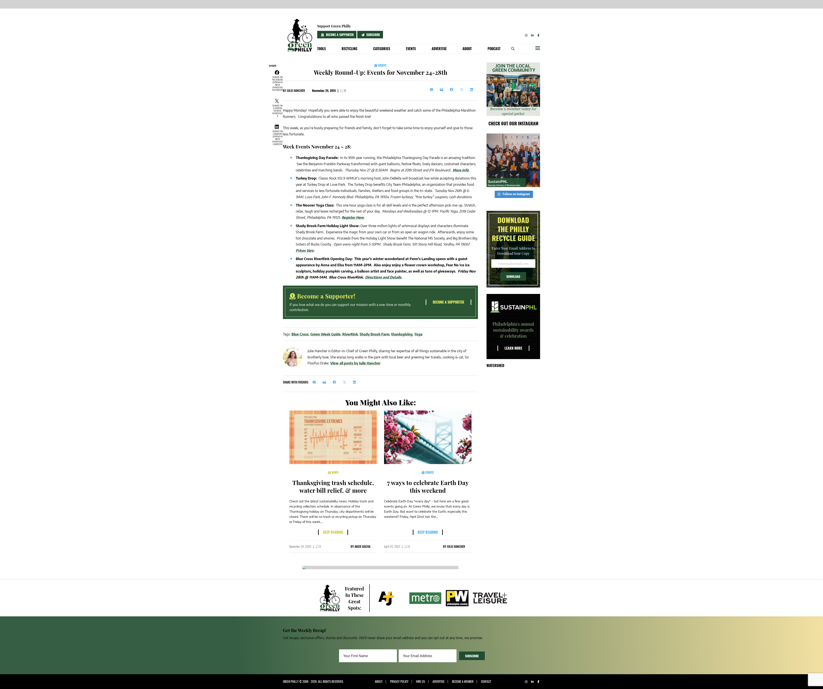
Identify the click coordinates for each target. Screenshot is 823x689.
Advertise (439, 48)
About (467, 48)
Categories (381, 48)
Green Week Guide (325, 334)
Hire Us (420, 681)
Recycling (349, 48)
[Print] (433, 89)
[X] (463, 89)
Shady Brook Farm (374, 334)
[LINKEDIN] (356, 382)
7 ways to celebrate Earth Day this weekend (428, 486)
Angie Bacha (362, 546)
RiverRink (350, 334)
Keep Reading (333, 532)
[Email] (443, 89)
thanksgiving (402, 334)
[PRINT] (315, 382)
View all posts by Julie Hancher (355, 363)
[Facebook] (453, 89)
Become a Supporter (339, 34)
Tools (321, 48)
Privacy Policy (399, 681)
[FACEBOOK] (335, 382)
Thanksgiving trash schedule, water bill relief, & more (333, 486)
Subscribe (372, 34)
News (334, 472)
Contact (486, 681)
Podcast (494, 48)
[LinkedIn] (473, 89)
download (513, 276)
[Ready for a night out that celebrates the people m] (513, 160)
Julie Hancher (296, 90)
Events (411, 48)
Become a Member (462, 681)
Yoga (418, 334)
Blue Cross (300, 334)
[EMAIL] (325, 382)
